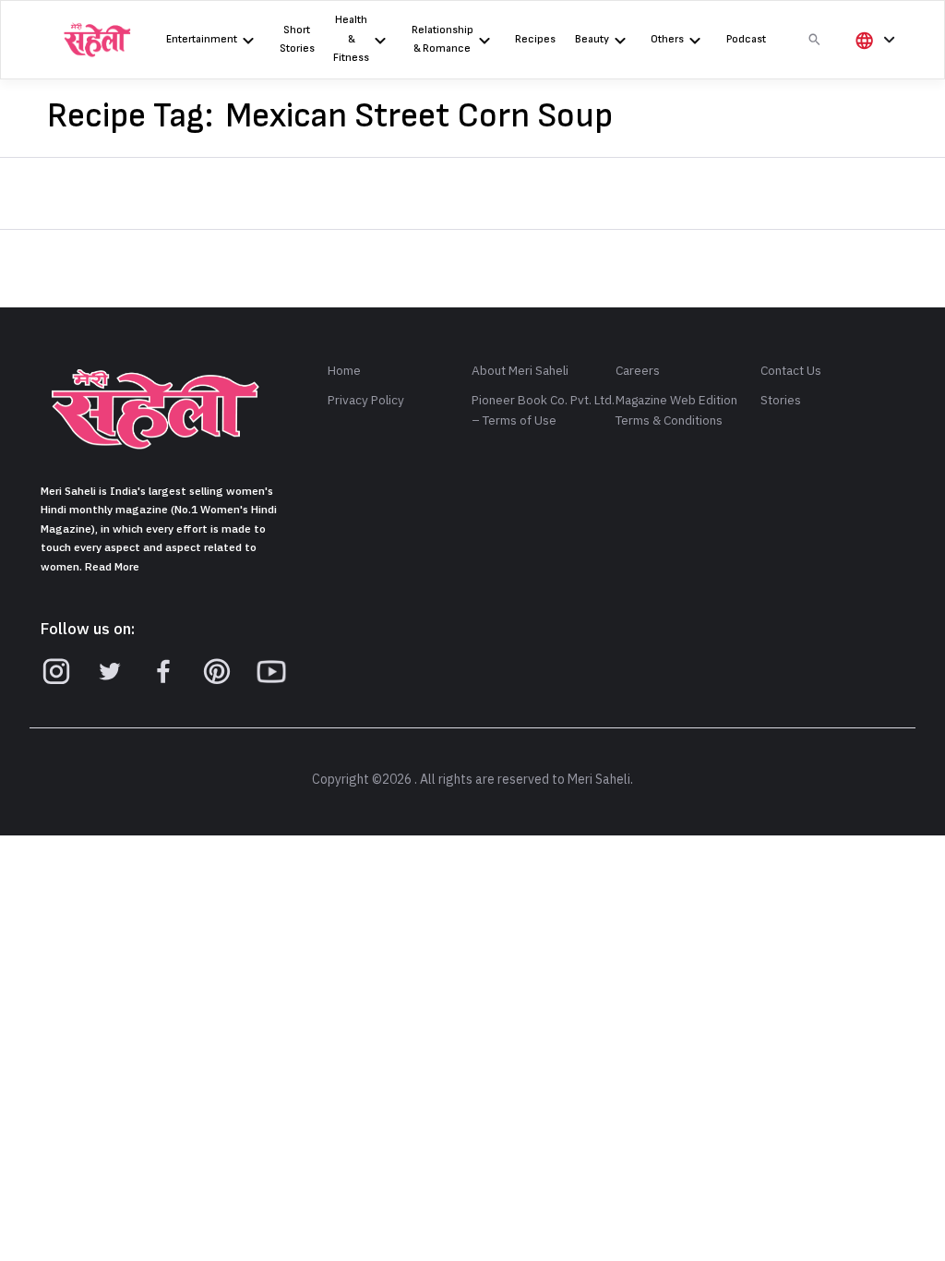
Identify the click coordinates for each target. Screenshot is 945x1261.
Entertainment (201, 39)
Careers (638, 370)
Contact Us (790, 370)
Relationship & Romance (442, 39)
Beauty (592, 39)
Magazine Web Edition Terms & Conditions (676, 410)
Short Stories (297, 39)
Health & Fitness (351, 39)
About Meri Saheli (520, 370)
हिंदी (872, 70)
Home (344, 370)
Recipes (535, 39)
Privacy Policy (366, 400)
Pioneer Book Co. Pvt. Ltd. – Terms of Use (543, 410)
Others (667, 39)
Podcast (746, 39)
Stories (780, 400)
